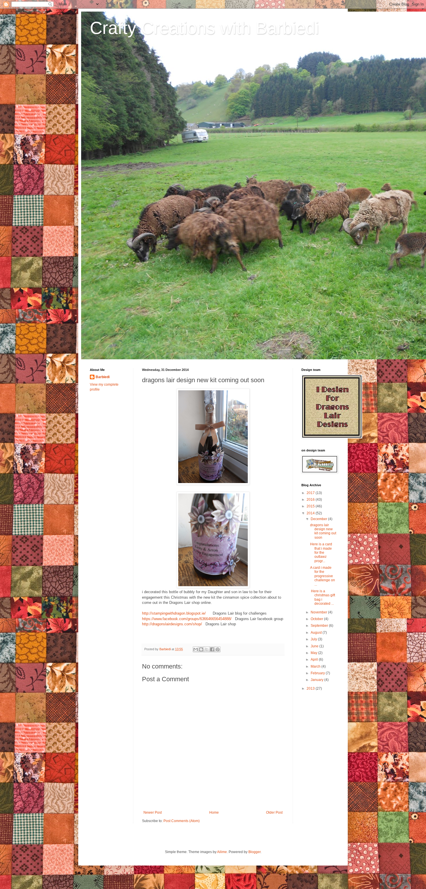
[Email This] (196, 649)
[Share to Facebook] (212, 649)
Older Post (274, 812)
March (316, 666)
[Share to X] (207, 649)
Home (214, 812)
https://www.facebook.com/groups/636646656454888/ (187, 619)
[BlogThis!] (201, 649)
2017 (311, 493)
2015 (311, 506)
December (319, 519)
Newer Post (152, 812)
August (317, 633)
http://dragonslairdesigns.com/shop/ (172, 624)
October (317, 619)
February (318, 673)
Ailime (222, 852)
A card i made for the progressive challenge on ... (322, 576)
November (319, 612)
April (315, 659)
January (317, 680)
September (320, 626)
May (314, 653)
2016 (311, 500)
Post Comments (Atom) (181, 821)
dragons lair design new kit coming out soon (323, 531)
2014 (311, 513)
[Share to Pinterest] (218, 649)
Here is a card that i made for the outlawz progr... (321, 552)
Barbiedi (103, 377)
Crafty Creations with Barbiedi (204, 28)
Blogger (254, 852)
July (314, 639)
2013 (311, 688)
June (315, 646)
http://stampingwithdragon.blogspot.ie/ (174, 613)
